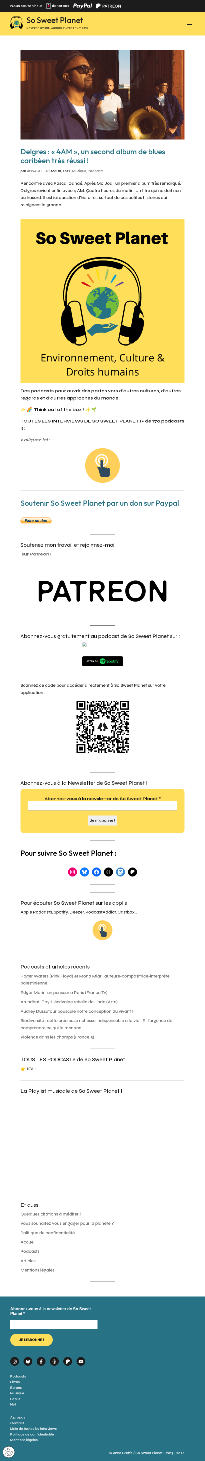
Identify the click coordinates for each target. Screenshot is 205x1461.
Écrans (16, 1388)
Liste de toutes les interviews (33, 1428)
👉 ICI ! (28, 1069)
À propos (17, 1417)
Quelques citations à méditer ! (50, 1214)
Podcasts (96, 171)
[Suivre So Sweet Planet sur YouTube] (80, 1360)
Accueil (28, 1242)
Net (13, 1404)
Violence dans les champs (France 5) (57, 1037)
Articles (28, 1261)
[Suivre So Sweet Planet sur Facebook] (41, 1360)
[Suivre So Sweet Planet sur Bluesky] (28, 1360)
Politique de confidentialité (47, 1233)
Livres (15, 1382)
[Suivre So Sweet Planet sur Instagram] (14, 1360)
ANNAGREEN (37, 171)
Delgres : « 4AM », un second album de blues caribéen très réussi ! (92, 156)
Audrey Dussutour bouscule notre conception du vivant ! (76, 1011)
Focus (15, 1399)
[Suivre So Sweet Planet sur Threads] (54, 1360)
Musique (79, 171)
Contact (17, 1423)
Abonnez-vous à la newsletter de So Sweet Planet (102, 798)
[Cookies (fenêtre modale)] (9, 1452)
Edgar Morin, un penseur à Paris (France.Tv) (64, 992)
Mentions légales (37, 1270)
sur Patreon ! (37, 554)
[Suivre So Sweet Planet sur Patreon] (67, 1360)
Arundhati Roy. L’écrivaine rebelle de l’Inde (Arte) (69, 1001)
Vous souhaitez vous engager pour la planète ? (67, 1223)
